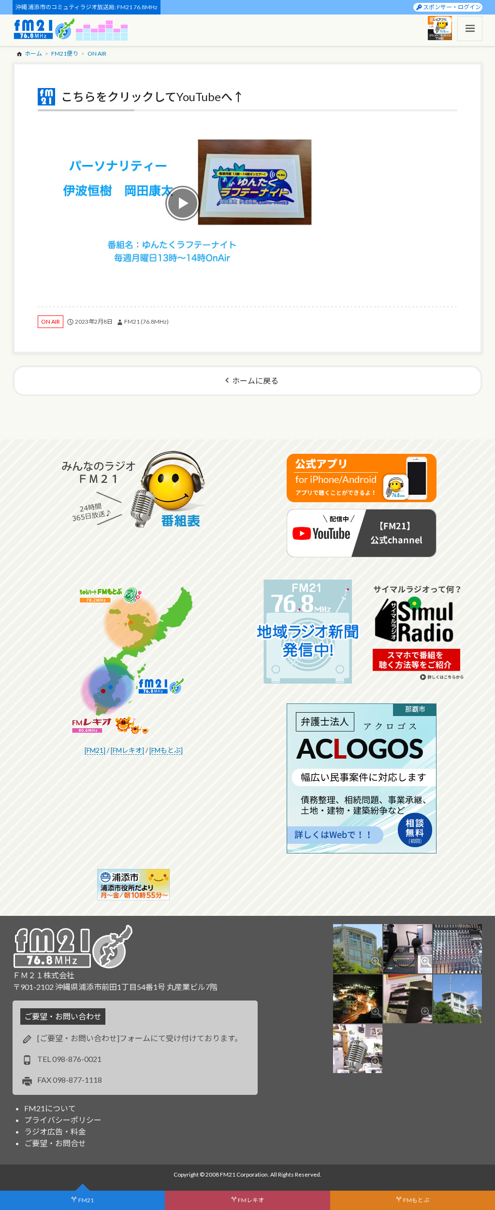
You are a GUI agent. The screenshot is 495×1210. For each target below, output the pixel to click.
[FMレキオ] (127, 750)
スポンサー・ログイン (452, 7)
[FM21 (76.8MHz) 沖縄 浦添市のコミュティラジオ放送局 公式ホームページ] (44, 28)
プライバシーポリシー (63, 1119)
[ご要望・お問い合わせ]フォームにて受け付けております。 (139, 1038)
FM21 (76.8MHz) (146, 321)
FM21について (50, 1108)
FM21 (86, 1200)
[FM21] (95, 750)
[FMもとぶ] (166, 750)
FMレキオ (251, 1200)
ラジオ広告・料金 (55, 1131)
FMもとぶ (416, 1200)
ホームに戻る (255, 380)
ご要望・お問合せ (55, 1143)
